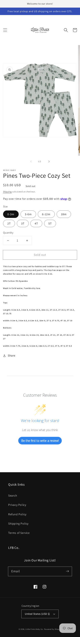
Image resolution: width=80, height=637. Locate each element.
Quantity (8, 232)
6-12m (46, 214)
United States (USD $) (37, 614)
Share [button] (11, 355)
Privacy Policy (17, 505)
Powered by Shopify (53, 629)
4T (36, 223)
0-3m (10, 214)
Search (12, 495)
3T (22, 223)
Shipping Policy (18, 523)
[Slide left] (30, 161)
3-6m (28, 214)
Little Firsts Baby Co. (34, 629)
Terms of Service (19, 533)
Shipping (7, 191)
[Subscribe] (67, 571)
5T (50, 223)
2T (9, 223)
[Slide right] (49, 161)
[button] (5, 30)
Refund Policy (17, 514)
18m (64, 214)
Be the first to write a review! (40, 441)
